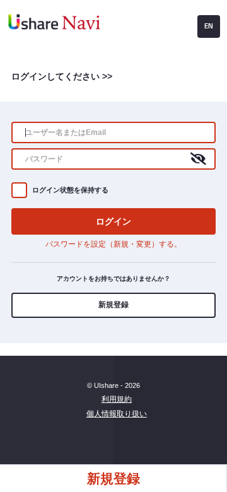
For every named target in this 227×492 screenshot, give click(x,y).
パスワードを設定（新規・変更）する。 (113, 244)
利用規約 (117, 399)
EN (208, 26)
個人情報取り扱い (116, 413)
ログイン (113, 221)
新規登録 (113, 304)
